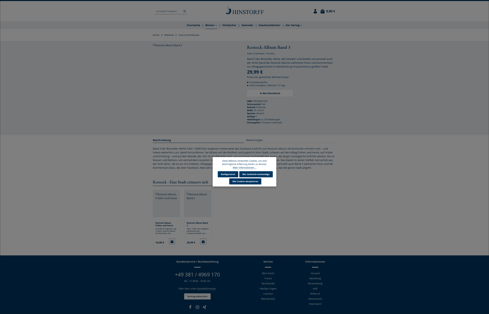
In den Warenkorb (270, 93)
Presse (268, 278)
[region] (197, 87)
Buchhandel (268, 283)
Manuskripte (268, 298)
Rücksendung (315, 283)
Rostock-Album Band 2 (197, 224)
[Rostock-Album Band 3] (197, 87)
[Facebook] (190, 307)
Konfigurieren (228, 174)
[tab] (198, 140)
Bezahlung (315, 278)
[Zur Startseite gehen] (244, 10)
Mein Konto (268, 273)
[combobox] (168, 11)
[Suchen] (184, 11)
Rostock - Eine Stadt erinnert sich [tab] (180, 182)
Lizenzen (268, 293)
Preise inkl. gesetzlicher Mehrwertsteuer (268, 77)
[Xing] (204, 307)
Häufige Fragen (268, 288)
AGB (315, 288)
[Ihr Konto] (315, 11)
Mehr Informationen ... (244, 167)
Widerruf (315, 293)
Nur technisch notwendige (256, 174)
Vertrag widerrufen (197, 296)
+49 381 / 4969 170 (197, 274)
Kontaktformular (206, 288)
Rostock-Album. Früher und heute (164, 224)
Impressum (315, 303)
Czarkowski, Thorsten (263, 53)
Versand (315, 273)
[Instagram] (197, 307)
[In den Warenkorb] (172, 241)
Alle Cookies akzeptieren (245, 181)
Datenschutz (315, 298)
